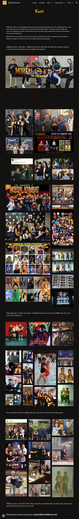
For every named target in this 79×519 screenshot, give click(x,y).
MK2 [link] (48, 3)
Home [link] (35, 3)
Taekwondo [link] (59, 3)
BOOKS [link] (42, 3)
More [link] (69, 3)
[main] (39, 11)
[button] (76, 2)
